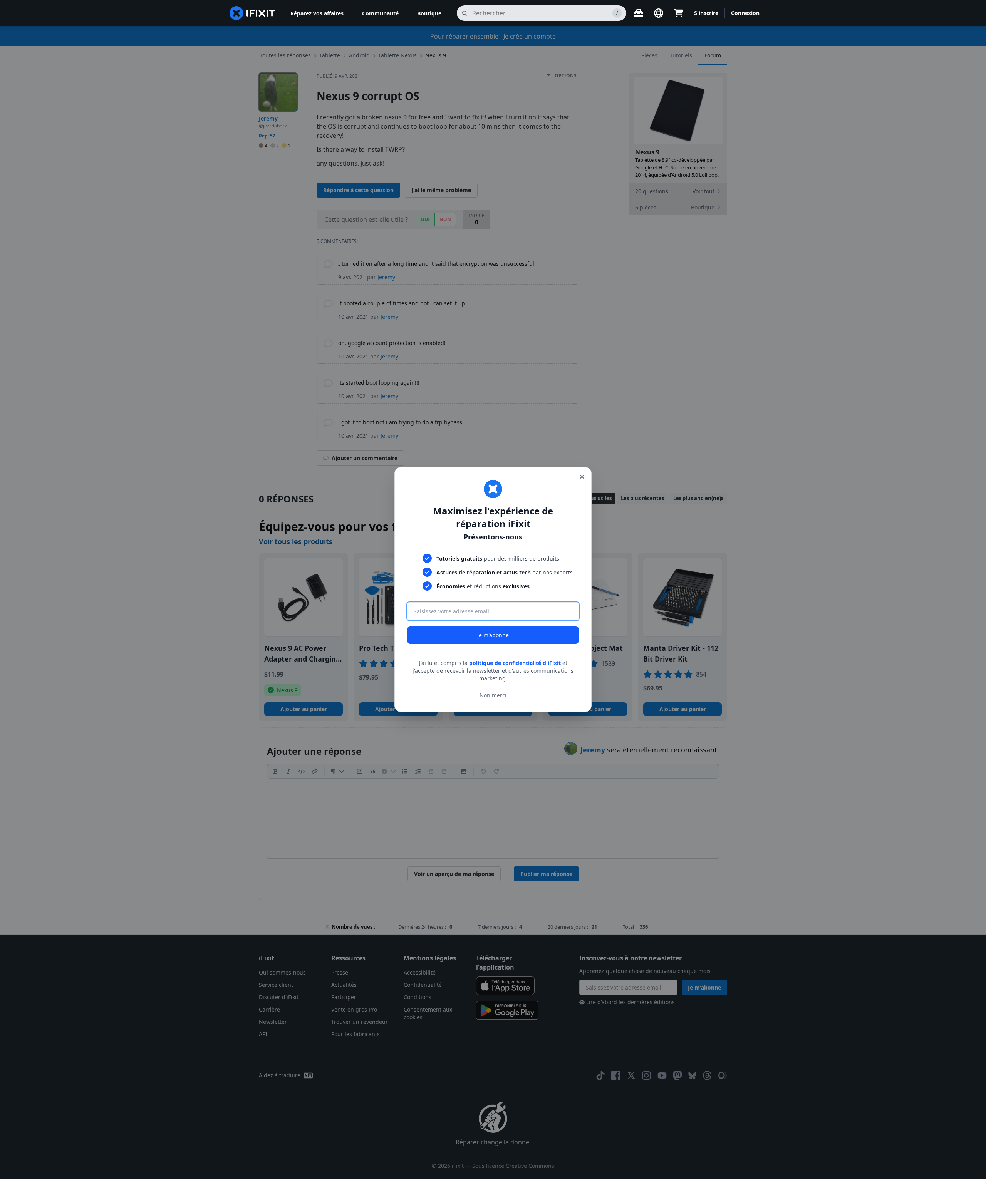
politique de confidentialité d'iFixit (515, 663)
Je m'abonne (493, 635)
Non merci (493, 695)
